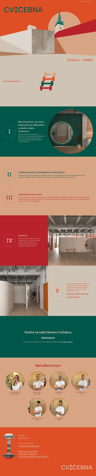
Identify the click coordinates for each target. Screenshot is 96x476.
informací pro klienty (67, 342)
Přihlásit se (89, 1)
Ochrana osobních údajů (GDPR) (33, 457)
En (93, 1)
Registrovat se (48, 338)
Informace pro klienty (28, 451)
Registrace (82, 1)
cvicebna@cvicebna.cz (28, 446)
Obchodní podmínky (27, 454)
